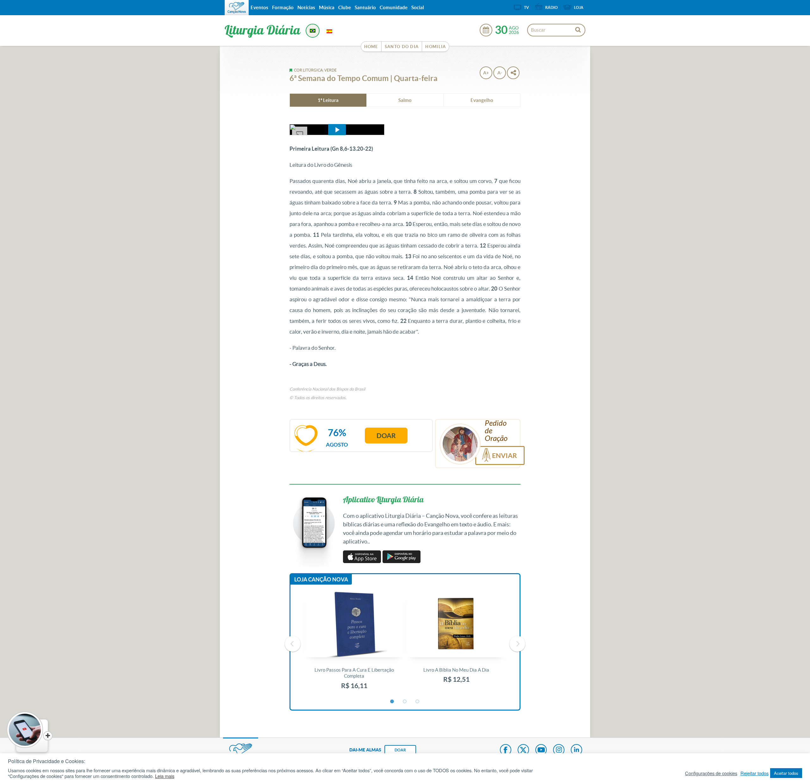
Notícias (306, 7)
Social (417, 7)
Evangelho (481, 100)
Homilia (435, 46)
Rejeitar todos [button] (754, 773)
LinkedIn (576, 750)
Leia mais (164, 776)
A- (499, 72)
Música (326, 7)
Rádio (551, 7)
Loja (578, 7)
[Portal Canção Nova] (237, 7)
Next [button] (517, 644)
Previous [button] (293, 644)
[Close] (48, 736)
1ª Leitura (328, 100)
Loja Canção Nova (321, 579)
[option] (354, 644)
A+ (486, 72)
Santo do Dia (402, 46)
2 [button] (405, 701)
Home (371, 46)
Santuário (365, 7)
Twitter (523, 750)
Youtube (541, 750)
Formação (283, 7)
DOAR (400, 750)
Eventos (259, 7)
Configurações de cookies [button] (711, 773)
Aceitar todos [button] (786, 773)
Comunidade (394, 7)
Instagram (559, 750)
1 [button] (392, 701)
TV (526, 7)
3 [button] (417, 701)
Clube (344, 7)
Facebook (506, 750)
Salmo (405, 100)
